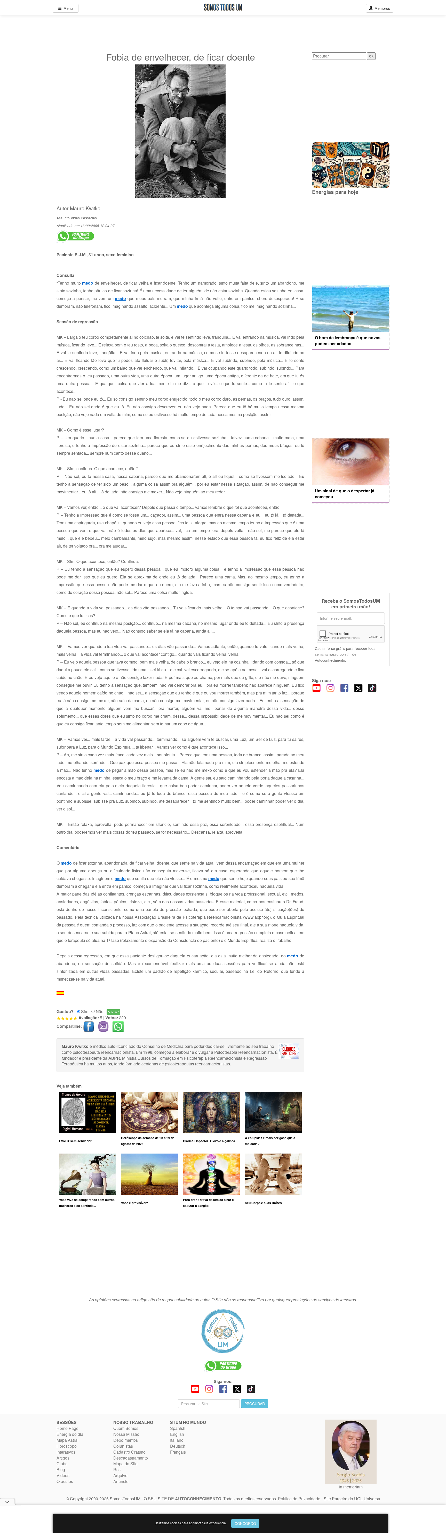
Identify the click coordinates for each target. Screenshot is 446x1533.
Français (178, 1452)
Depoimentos (125, 1440)
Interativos (66, 1452)
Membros (381, 8)
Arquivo (120, 1475)
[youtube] (316, 687)
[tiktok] (372, 687)
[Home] (223, 1330)
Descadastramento (130, 1458)
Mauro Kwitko (85, 208)
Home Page (67, 1428)
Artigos (63, 1458)
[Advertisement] (180, 1255)
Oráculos (65, 1481)
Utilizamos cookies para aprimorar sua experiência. (191, 1523)
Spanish (177, 1428)
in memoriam (351, 1487)
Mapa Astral (67, 1440)
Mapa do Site (125, 1463)
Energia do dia (70, 1434)
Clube (62, 1463)
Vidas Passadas (84, 217)
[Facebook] (344, 687)
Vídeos (63, 1475)
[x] (358, 687)
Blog (61, 1469)
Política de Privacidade (299, 1499)
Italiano (177, 1440)
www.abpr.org (256, 917)
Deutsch (177, 1446)
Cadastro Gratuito (129, 1452)
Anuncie (121, 1481)
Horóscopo (67, 1446)
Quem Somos (125, 1428)
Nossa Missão (126, 1434)
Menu (67, 8)
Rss (117, 1469)
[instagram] (330, 687)
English (177, 1434)
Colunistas (123, 1446)
